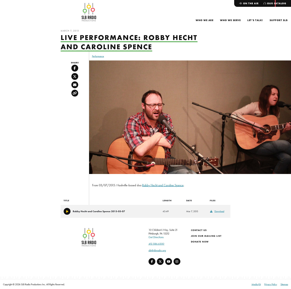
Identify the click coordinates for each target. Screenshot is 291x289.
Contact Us (199, 230)
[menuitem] (204, 20)
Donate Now (200, 241)
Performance (98, 56)
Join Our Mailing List (206, 235)
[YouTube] (168, 261)
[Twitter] (160, 261)
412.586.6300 (156, 244)
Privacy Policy (270, 284)
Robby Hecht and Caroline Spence (163, 185)
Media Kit (256, 284)
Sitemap (284, 284)
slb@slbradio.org (157, 250)
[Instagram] (177, 261)
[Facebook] (152, 261)
